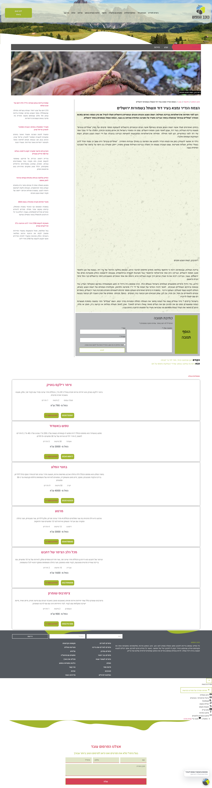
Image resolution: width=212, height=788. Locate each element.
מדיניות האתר (70, 675)
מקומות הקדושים (69, 643)
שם (123, 328)
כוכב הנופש (195, 102)
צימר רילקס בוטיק (59, 384)
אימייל (122, 336)
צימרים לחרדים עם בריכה (101, 647)
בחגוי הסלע (59, 467)
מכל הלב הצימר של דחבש (59, 552)
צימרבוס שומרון (59, 593)
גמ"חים (80, 13)
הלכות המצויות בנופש (92, 13)
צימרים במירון (106, 651)
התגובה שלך (167, 328)
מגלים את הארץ (69, 659)
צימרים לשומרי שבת (103, 659)
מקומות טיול (142, 13)
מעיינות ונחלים (69, 647)
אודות (73, 13)
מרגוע (59, 511)
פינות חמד (107, 667)
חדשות (104, 13)
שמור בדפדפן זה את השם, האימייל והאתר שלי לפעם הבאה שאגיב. (104, 345)
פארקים (108, 671)
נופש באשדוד (59, 426)
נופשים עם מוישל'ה (115, 13)
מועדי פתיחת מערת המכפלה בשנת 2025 (33, 202)
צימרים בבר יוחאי (104, 655)
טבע (166, 47)
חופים (109, 663)
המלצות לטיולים (129, 13)
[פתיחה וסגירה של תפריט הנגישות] (209, 680)
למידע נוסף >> (51, 415)
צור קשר (66, 13)
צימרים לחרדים (153, 13)
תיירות (157, 47)
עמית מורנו (188, 718)
